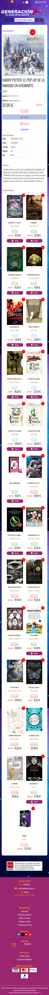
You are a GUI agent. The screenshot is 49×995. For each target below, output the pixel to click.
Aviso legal (24, 911)
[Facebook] (19, 934)
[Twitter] (22, 934)
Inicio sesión (43, 1)
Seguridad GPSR (25, 129)
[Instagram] (30, 934)
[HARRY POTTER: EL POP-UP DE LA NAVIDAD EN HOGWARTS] (23, 55)
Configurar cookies (25, 921)
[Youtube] (26, 934)
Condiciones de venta (24, 924)
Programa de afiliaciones (24, 959)
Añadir (16, 240)
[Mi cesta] (23, 2)
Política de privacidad (24, 914)
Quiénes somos (24, 956)
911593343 (26, 884)
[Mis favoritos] (9, 2)
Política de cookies (24, 918)
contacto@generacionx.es (26, 888)
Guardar (26, 123)
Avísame (26, 117)
